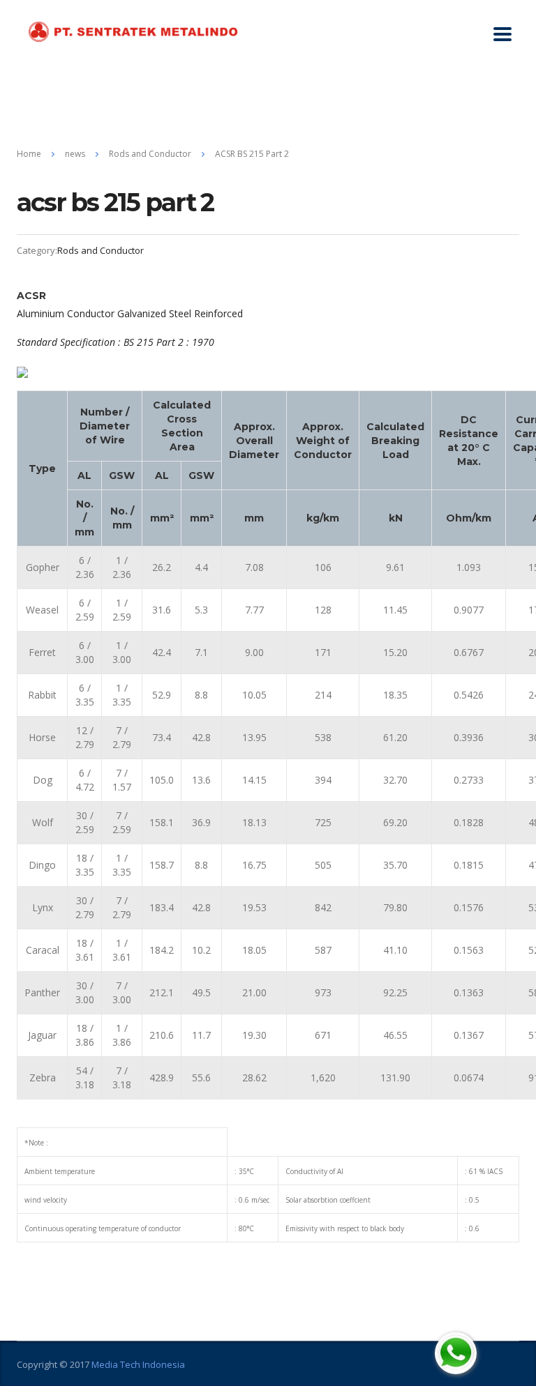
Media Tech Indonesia (138, 1364)
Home (29, 154)
